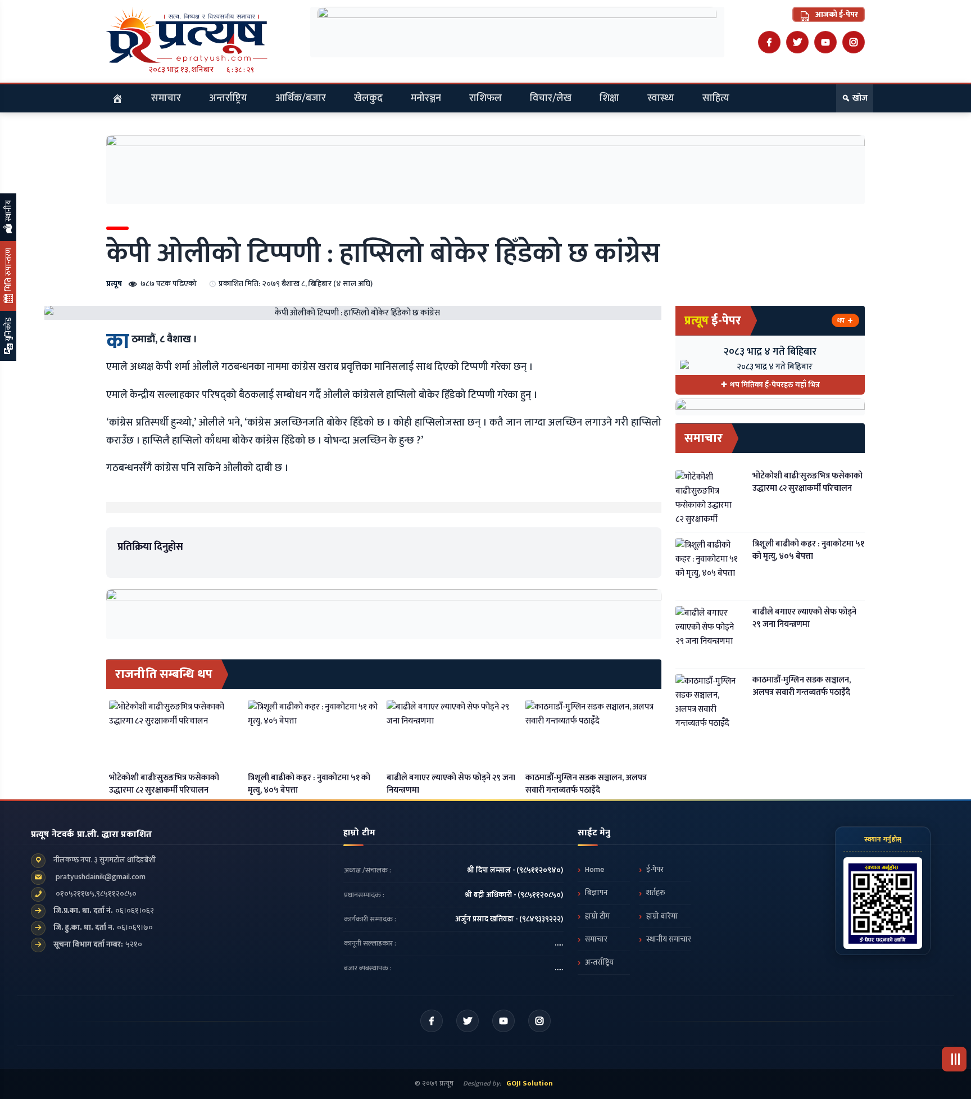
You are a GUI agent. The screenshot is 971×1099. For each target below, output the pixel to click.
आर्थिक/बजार (300, 98)
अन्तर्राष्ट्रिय (228, 98)
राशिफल (485, 98)
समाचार (166, 98)
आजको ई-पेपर (836, 14)
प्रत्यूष (114, 283)
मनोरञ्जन (426, 98)
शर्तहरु (655, 893)
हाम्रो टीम (597, 916)
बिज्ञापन (596, 893)
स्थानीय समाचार (668, 939)
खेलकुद (368, 98)
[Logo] (201, 35)
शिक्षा (609, 98)
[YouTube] (825, 42)
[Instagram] (853, 42)
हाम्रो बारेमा (662, 916)
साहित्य (715, 98)
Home (594, 869)
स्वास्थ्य (660, 98)
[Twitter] (797, 42)
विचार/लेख (550, 98)
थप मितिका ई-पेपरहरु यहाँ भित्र (775, 384)
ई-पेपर (655, 869)
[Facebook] (769, 42)
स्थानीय (8, 211)
